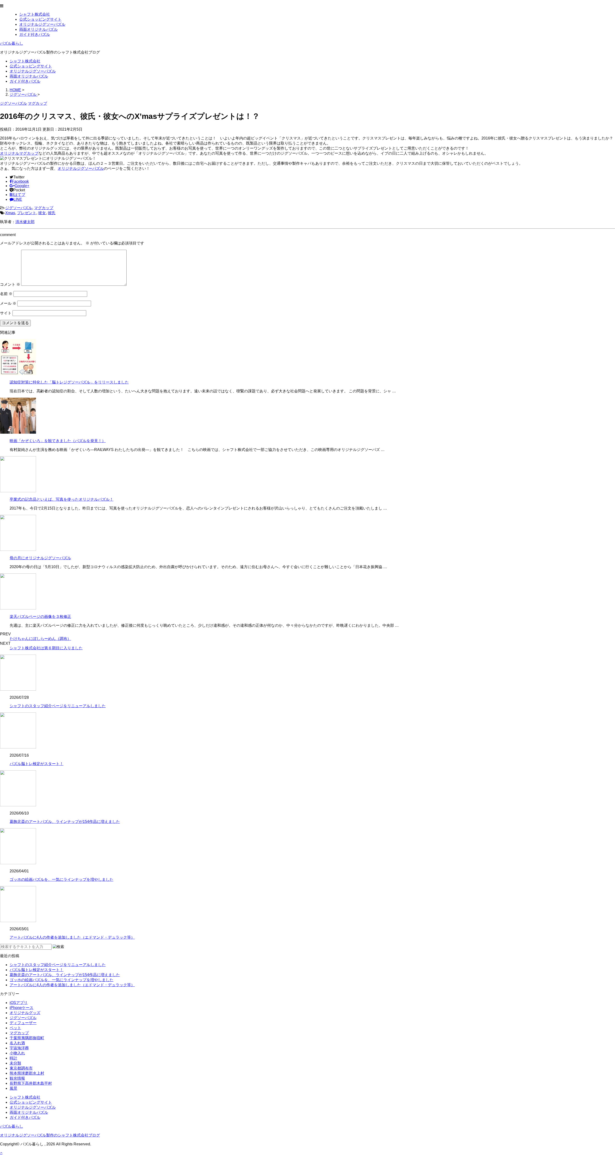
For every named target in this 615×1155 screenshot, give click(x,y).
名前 (6, 294)
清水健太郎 (25, 222)
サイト (6, 313)
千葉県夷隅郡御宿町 (27, 1038)
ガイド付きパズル (34, 34)
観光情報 (17, 1078)
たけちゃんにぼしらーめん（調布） (40, 639)
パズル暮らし (11, 43)
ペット (15, 1028)
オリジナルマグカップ (19, 153)
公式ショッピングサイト (40, 19)
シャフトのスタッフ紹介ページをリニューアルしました (58, 706)
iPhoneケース (21, 1008)
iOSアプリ (19, 1003)
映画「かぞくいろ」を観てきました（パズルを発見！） (58, 441)
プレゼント (26, 213)
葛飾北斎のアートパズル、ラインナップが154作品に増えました (65, 822)
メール (8, 303)
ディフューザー (23, 1023)
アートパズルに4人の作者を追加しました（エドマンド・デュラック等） (72, 937)
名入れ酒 (17, 1043)
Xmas (10, 213)
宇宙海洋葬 (19, 1048)
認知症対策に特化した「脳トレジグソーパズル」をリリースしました (69, 382)
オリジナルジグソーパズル (42, 24)
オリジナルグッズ (25, 1013)
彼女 (42, 213)
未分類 (15, 1063)
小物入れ (17, 1053)
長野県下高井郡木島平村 (31, 1083)
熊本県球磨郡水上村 (27, 1073)
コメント (10, 284)
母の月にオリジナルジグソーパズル (40, 558)
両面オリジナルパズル (38, 29)
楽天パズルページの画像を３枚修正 (40, 616)
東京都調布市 (21, 1068)
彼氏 (51, 213)
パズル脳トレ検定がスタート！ (36, 764)
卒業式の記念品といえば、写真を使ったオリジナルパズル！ (61, 499)
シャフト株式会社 (34, 14)
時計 (13, 1058)
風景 (13, 1088)
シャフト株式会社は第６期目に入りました (46, 648)
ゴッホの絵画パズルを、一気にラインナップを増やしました (61, 879)
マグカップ (43, 208)
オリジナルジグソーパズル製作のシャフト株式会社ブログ (50, 1135)
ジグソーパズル (18, 208)
